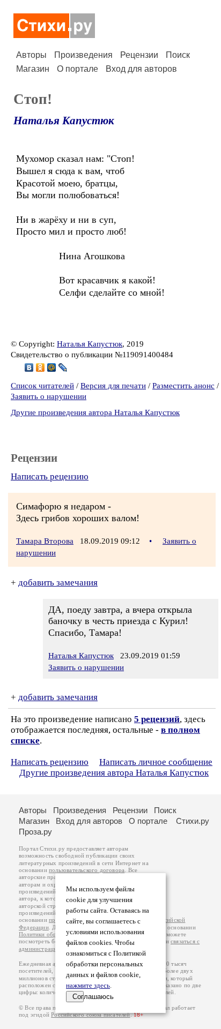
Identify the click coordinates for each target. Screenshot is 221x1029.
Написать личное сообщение (155, 762)
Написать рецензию (50, 476)
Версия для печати (113, 385)
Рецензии (139, 54)
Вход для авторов (141, 68)
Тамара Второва (44, 541)
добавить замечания (58, 582)
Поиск (178, 54)
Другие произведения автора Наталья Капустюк (95, 412)
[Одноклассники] (40, 367)
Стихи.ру (192, 820)
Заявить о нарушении (48, 396)
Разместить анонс (183, 385)
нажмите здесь (88, 985)
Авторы (31, 54)
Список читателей (42, 385)
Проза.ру (35, 831)
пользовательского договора (86, 870)
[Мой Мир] (51, 367)
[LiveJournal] (63, 367)
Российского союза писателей (90, 1015)
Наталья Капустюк (63, 120)
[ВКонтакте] (29, 367)
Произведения (83, 54)
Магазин (32, 68)
